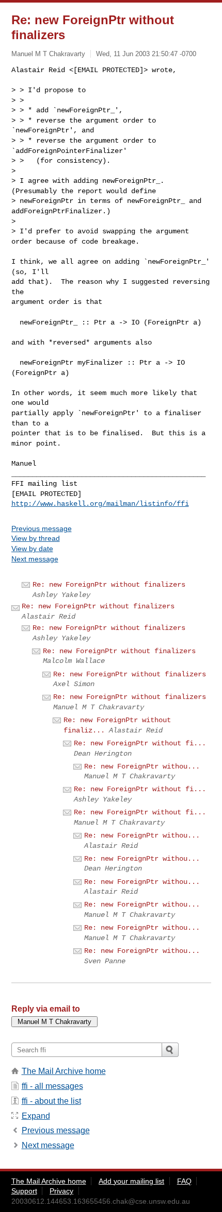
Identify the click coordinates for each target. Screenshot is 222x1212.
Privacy (61, 1191)
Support (24, 1191)
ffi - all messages (52, 1086)
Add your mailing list (131, 1181)
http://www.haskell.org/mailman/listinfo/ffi (100, 504)
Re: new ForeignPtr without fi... (140, 743)
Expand (36, 1116)
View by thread (35, 538)
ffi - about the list (51, 1101)
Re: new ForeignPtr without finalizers (109, 585)
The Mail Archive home (64, 1071)
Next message (34, 559)
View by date (32, 548)
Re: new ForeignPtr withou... (142, 766)
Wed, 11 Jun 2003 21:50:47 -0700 (146, 54)
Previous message (41, 528)
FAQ (184, 1181)
